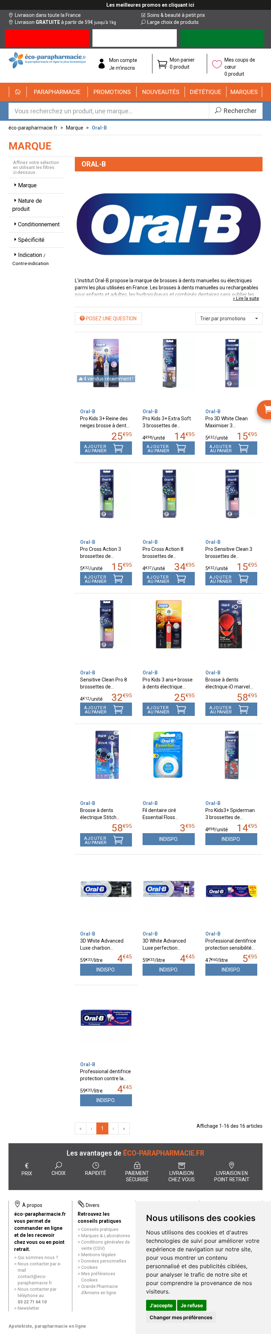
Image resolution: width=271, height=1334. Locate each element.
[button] (57, 92)
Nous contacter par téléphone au (37, 1295)
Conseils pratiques (100, 1229)
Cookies (89, 1267)
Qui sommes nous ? (38, 1257)
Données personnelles (103, 1261)
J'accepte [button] (161, 1305)
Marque (74, 128)
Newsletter (28, 1308)
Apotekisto (47, 1326)
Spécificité (31, 240)
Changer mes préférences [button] (181, 1317)
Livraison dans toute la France (48, 15)
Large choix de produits (173, 22)
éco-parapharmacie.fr (33, 128)
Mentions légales (98, 1254)
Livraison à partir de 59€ (65, 22)
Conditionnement (39, 224)
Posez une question (111, 318)
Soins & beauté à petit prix (176, 15)
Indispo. (168, 839)
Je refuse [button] (192, 1305)
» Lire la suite (246, 298)
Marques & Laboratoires (105, 1235)
